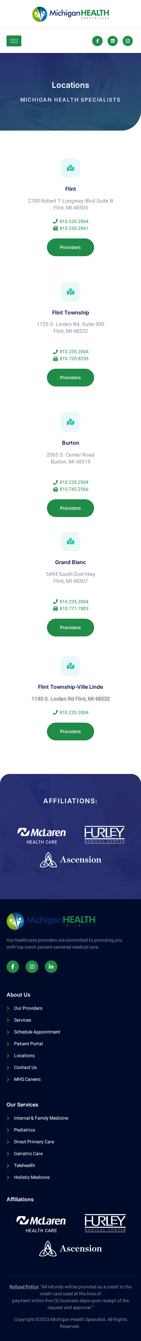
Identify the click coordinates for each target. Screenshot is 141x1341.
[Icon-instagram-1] (128, 41)
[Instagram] (32, 966)
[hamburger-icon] (14, 41)
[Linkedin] (113, 41)
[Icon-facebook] (97, 41)
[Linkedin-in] (51, 966)
